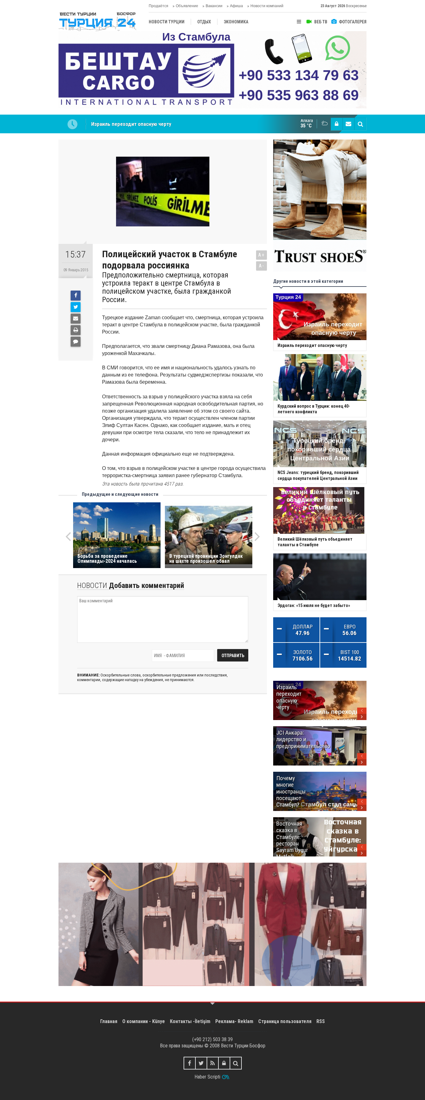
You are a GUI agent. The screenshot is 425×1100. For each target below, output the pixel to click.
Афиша (236, 6)
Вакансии (214, 6)
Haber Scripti (207, 1077)
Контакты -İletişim (190, 1021)
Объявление (187, 6)
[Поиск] (360, 124)
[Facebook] (76, 296)
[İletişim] (348, 124)
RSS (320, 1021)
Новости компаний (266, 6)
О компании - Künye (143, 1021)
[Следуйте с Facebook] (189, 1063)
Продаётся (158, 6)
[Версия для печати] (76, 330)
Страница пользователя (284, 1021)
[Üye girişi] (337, 124)
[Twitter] (76, 307)
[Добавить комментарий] (76, 342)
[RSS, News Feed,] (212, 1063)
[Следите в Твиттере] (201, 1063)
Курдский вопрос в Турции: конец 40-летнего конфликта (156, 124)
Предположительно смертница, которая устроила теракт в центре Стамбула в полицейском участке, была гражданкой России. (166, 287)
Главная (108, 1021)
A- (261, 266)
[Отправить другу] (76, 319)
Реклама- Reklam (234, 1021)
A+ (261, 255)
